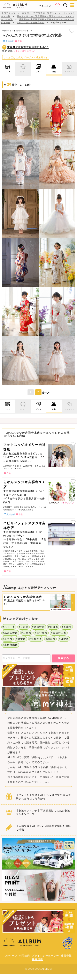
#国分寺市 (41, 632)
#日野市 (64, 638)
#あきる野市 (10, 632)
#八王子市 (8, 626)
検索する (63, 658)
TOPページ (10, 955)
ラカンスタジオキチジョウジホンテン (18, 31)
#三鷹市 (26, 632)
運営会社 (66, 955)
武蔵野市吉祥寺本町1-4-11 (28, 47)
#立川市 (24, 626)
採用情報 (37, 959)
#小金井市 (35, 638)
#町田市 (53, 626)
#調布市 (50, 638)
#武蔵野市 (38, 626)
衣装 (54, 72)
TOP (8, 72)
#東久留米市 (10, 644)
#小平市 (7, 638)
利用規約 (24, 955)
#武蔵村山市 (58, 632)
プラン (38, 72)
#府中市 (21, 638)
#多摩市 (66, 626)
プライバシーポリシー (45, 955)
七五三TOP (46, 6)
